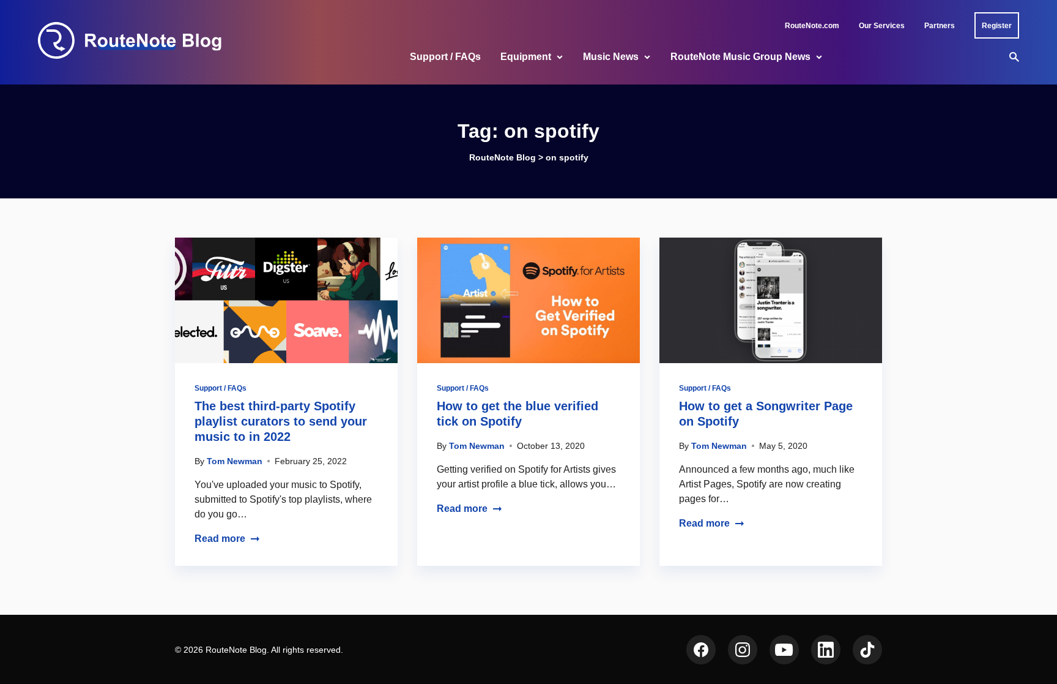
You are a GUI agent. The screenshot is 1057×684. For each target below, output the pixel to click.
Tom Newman (234, 461)
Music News (611, 56)
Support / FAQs (445, 56)
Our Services (882, 25)
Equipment (525, 56)
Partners (939, 25)
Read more (220, 538)
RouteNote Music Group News (740, 56)
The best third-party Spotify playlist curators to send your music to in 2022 (281, 421)
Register (997, 25)
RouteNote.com (812, 25)
